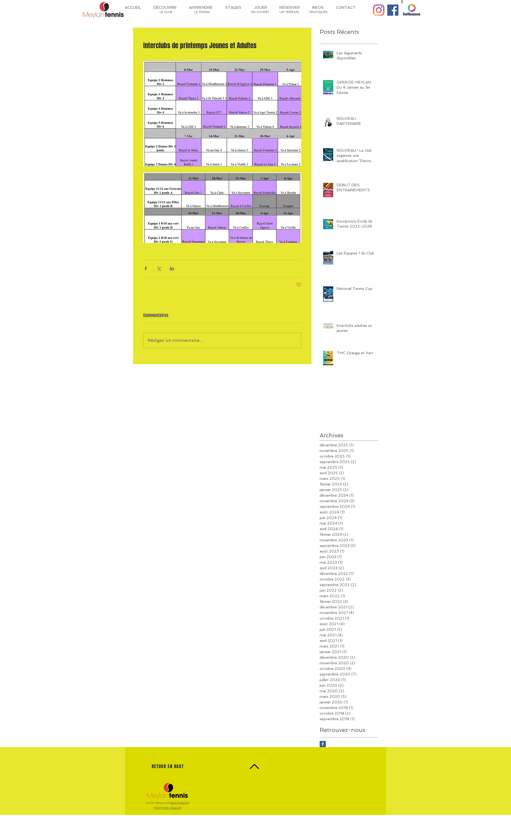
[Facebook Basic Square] (323, 744)
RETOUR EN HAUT (168, 766)
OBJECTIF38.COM (179, 803)
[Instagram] (378, 10)
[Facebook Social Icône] (392, 10)
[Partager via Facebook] (145, 268)
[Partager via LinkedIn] (171, 268)
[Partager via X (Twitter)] (158, 268)
